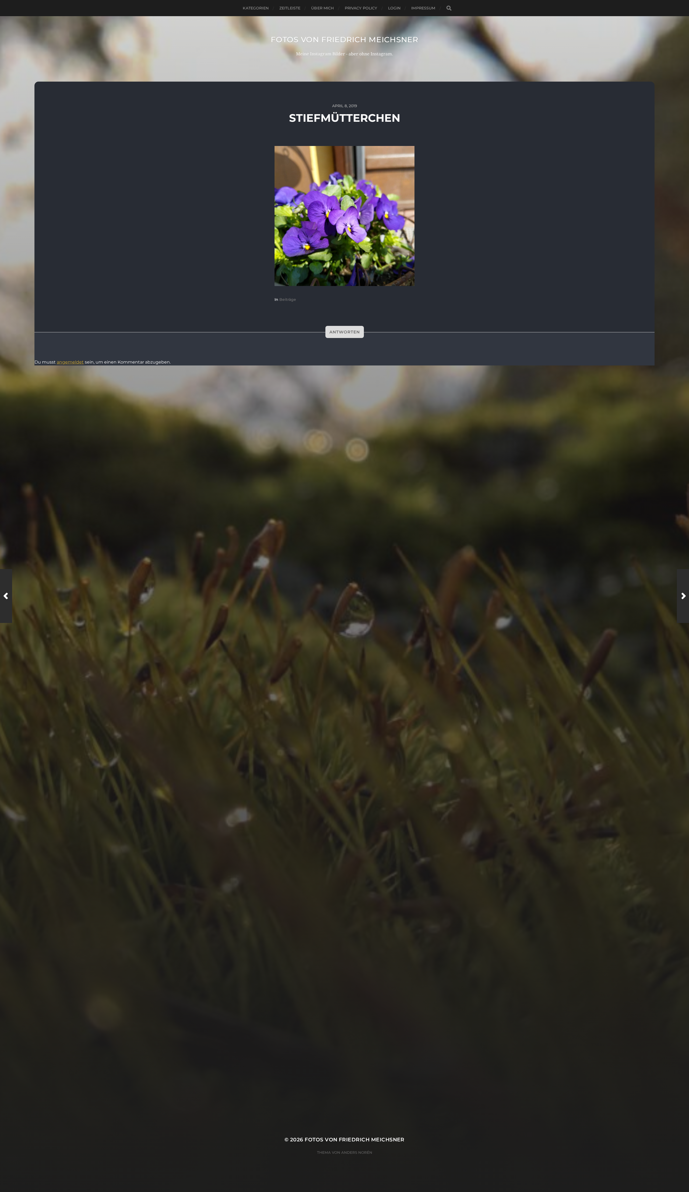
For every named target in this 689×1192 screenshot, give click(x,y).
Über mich (322, 8)
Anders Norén (356, 1152)
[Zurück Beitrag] (6, 596)
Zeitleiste (289, 8)
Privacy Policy (361, 8)
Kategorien (255, 8)
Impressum (423, 8)
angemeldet (70, 362)
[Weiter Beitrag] (683, 596)
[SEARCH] (449, 8)
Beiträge (287, 299)
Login (394, 8)
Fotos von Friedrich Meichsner (344, 39)
